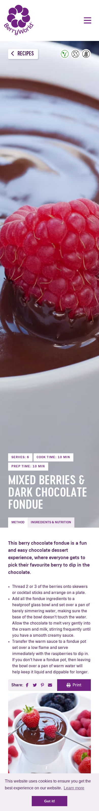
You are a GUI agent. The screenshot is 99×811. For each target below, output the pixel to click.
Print (77, 685)
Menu (87, 20)
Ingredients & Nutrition (51, 522)
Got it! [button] (49, 801)
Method (17, 522)
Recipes (25, 54)
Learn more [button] (74, 788)
